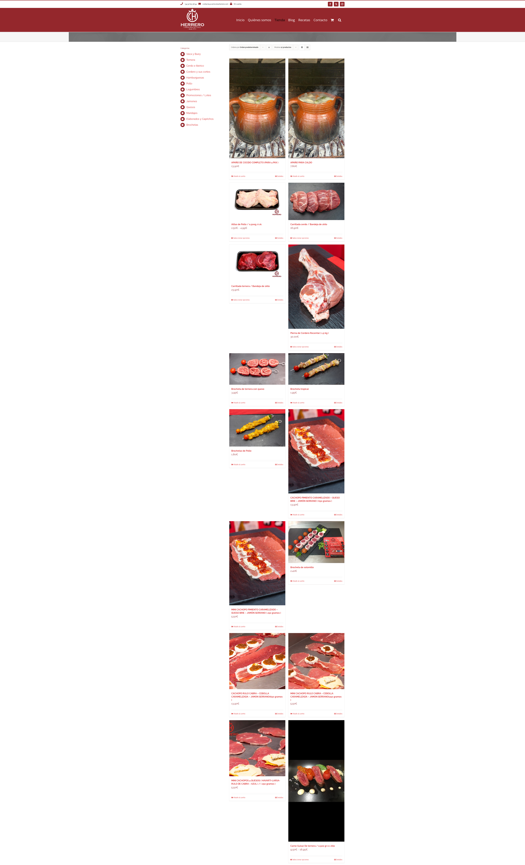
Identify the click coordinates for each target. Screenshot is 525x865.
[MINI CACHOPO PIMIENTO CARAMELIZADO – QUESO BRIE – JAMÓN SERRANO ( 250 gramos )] (257, 563)
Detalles (280, 176)
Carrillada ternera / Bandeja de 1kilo (250, 286)
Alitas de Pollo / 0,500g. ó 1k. (246, 224)
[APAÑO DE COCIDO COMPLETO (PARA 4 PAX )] (257, 108)
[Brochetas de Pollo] (257, 428)
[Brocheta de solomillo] (316, 542)
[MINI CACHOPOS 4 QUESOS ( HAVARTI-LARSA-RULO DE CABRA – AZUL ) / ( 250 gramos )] (257, 748)
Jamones (191, 101)
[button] (339, 20)
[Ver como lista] (307, 47)
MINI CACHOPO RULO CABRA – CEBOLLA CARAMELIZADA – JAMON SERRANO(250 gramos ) (316, 696)
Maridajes (191, 113)
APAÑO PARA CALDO (301, 162)
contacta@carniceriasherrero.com (215, 4)
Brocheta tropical (299, 389)
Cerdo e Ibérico (195, 65)
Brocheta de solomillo (302, 567)
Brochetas (192, 124)
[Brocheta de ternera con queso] (257, 369)
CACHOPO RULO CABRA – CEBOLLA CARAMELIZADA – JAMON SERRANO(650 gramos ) (257, 696)
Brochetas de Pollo (241, 451)
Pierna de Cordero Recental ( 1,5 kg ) (309, 333)
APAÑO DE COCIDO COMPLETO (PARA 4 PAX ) (254, 162)
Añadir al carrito (239, 176)
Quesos (190, 107)
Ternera (190, 59)
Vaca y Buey (193, 54)
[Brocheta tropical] (316, 369)
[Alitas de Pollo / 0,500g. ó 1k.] (257, 201)
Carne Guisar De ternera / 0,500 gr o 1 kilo (312, 846)
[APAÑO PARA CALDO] (316, 108)
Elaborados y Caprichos (200, 118)
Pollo (189, 83)
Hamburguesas (195, 77)
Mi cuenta (237, 4)
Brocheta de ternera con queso (247, 389)
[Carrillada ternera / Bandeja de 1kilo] (257, 263)
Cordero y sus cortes (198, 71)
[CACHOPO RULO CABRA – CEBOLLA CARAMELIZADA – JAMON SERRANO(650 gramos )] (257, 661)
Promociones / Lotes (198, 95)
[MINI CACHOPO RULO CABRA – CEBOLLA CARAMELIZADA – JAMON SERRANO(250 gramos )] (316, 661)
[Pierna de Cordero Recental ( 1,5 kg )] (316, 287)
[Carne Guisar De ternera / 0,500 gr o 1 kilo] (316, 780)
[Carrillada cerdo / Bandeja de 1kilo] (316, 201)
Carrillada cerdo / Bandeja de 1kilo (308, 224)
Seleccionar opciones (241, 238)
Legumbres (193, 89)
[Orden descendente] (269, 47)
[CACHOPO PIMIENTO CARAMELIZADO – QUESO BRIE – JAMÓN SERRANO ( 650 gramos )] (316, 451)
